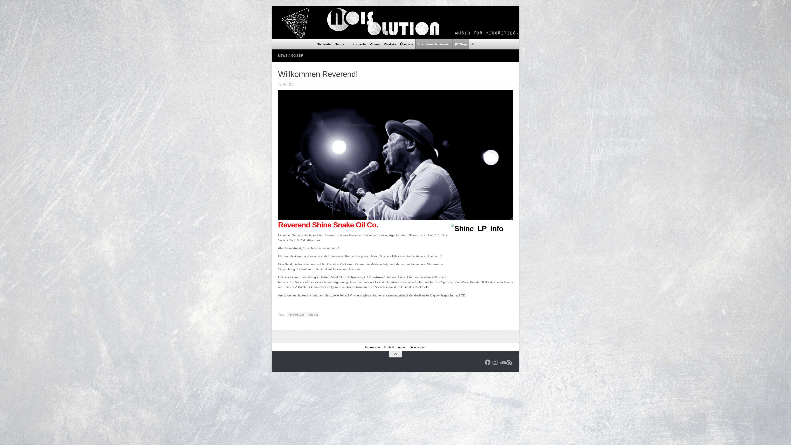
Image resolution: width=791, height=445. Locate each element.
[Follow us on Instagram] (495, 362)
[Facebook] (488, 362)
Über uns (406, 44)
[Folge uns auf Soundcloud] (502, 362)
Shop (463, 44)
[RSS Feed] (510, 362)
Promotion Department (434, 44)
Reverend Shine (296, 315)
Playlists (390, 44)
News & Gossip (290, 55)
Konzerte (359, 44)
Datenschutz (418, 347)
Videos (375, 44)
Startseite (324, 44)
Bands (339, 44)
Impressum (372, 347)
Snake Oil (313, 315)
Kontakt (389, 347)
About (402, 347)
